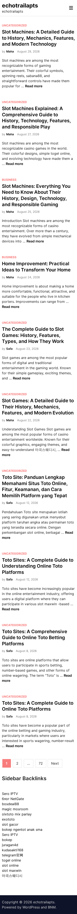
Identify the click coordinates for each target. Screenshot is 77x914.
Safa (9, 348)
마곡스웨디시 (12, 875)
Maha (10, 51)
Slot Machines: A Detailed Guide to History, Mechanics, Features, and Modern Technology (38, 38)
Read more (33, 86)
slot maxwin (11, 870)
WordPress (31, 907)
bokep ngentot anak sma (22, 829)
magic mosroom (15, 809)
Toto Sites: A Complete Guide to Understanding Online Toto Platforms (37, 566)
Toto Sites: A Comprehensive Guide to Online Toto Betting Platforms (34, 637)
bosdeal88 (10, 804)
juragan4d (10, 845)
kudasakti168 (12, 850)
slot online (10, 865)
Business (9, 179)
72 (41, 763)
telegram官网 (12, 855)
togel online (11, 860)
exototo (8, 819)
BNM (52, 907)
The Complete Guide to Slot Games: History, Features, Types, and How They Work (33, 335)
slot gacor (10, 824)
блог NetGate (13, 799)
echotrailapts (20, 5)
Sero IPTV (10, 794)
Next (55, 763)
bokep (7, 840)
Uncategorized (14, 25)
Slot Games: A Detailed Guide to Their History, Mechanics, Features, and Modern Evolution (38, 406)
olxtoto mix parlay (17, 814)
